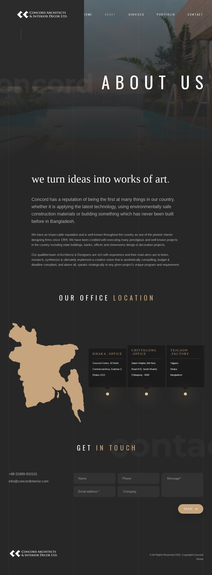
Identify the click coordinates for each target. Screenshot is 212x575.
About (110, 14)
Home (88, 14)
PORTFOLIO (166, 14)
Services (137, 14)
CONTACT (195, 14)
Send (188, 508)
